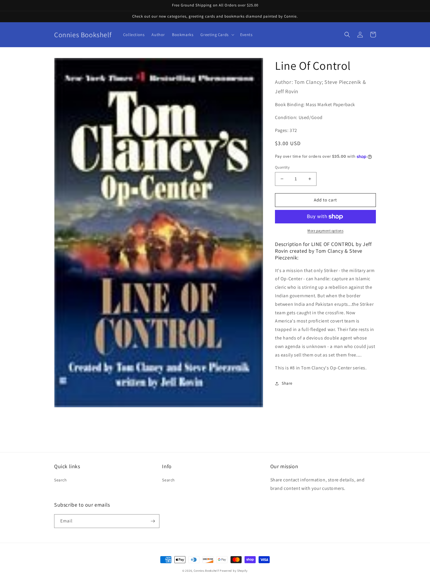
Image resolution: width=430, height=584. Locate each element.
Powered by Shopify (234, 571)
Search (60, 480)
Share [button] (287, 383)
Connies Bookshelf (206, 571)
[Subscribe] (152, 521)
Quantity (282, 167)
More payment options (325, 230)
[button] (216, 34)
